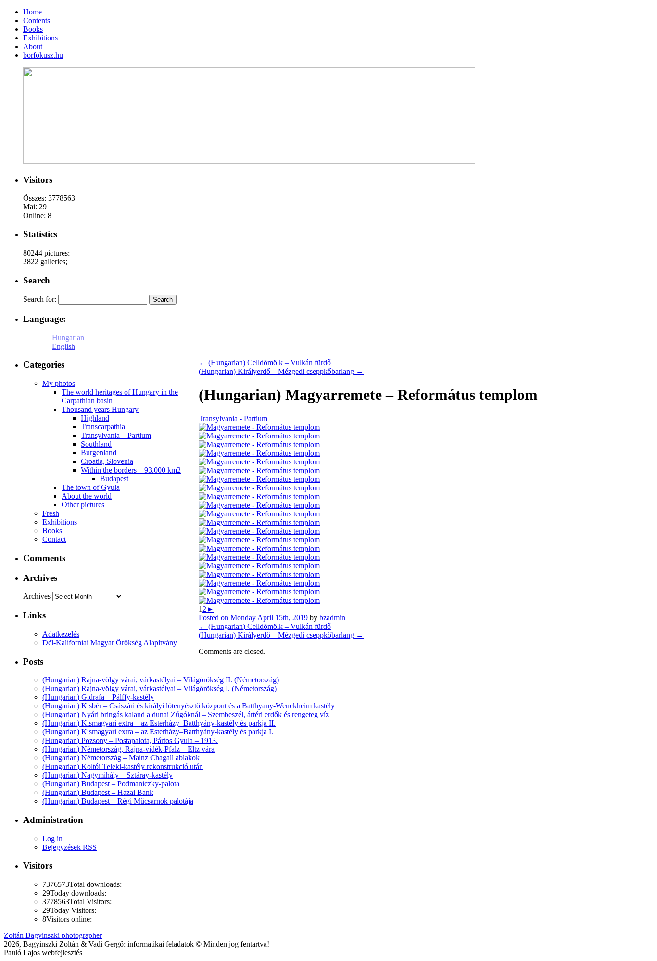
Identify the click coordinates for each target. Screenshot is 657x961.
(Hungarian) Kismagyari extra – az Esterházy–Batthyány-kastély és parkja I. (157, 732)
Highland (95, 418)
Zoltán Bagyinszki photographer (53, 935)
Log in (52, 838)
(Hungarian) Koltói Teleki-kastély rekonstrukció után (122, 766)
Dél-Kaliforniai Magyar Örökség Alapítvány (109, 643)
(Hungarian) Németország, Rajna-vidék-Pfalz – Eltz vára (128, 749)
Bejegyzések (69, 847)
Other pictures (83, 504)
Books (52, 530)
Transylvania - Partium (233, 418)
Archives (37, 596)
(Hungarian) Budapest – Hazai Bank (97, 792)
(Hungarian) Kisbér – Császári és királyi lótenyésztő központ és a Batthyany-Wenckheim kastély (188, 706)
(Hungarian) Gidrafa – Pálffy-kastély (98, 697)
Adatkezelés (60, 634)
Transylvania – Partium (116, 435)
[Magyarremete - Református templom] (259, 427)
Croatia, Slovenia (107, 461)
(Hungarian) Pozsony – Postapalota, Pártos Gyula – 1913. (130, 740)
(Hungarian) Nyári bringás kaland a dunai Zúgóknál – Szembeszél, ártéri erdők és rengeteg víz (185, 714)
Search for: (39, 299)
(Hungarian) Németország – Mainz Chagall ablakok (121, 758)
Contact (54, 539)
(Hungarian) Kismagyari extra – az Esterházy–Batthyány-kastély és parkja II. (159, 723)
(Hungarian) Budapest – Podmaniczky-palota (110, 784)
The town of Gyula (91, 487)
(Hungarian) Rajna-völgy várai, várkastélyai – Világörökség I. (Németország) (159, 688)
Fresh (50, 513)
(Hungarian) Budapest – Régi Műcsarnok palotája (117, 801)
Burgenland (98, 452)
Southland (96, 444)
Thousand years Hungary (100, 409)
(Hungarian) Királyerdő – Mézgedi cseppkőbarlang (281, 371)
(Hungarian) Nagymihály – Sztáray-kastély (107, 775)
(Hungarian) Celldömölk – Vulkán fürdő (265, 363)
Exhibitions (59, 522)
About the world (87, 496)
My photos (58, 383)
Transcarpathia (103, 427)
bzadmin (332, 618)
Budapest (114, 478)
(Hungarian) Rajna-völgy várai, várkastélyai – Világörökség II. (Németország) (160, 680)
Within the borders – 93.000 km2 (131, 470)
